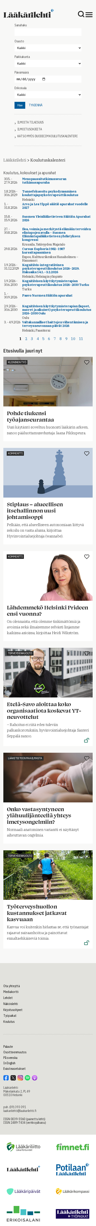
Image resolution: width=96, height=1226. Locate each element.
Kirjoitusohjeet (13, 1010)
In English (9, 1063)
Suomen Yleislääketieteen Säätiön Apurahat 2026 (56, 218)
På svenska (10, 1058)
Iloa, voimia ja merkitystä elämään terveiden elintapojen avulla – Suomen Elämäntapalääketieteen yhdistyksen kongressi (56, 234)
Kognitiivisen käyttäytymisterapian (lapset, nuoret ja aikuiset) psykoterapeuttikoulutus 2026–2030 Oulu (56, 309)
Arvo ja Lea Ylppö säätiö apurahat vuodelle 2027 (55, 206)
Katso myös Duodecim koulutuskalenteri (47, 136)
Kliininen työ (17, 362)
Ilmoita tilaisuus (30, 122)
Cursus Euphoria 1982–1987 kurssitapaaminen (43, 250)
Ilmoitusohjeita (29, 129)
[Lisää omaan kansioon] (86, 362)
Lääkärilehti (14, 160)
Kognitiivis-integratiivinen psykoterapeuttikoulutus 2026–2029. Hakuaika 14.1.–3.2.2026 (50, 268)
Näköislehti (10, 1004)
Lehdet (8, 998)
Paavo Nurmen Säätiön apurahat (47, 295)
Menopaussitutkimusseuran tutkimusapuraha (44, 181)
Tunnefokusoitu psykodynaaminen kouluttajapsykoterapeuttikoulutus (50, 193)
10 (73, 338)
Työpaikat (9, 1016)
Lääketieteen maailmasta (25, 758)
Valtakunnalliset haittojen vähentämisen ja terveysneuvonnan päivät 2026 (55, 324)
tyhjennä (35, 105)
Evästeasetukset (14, 1069)
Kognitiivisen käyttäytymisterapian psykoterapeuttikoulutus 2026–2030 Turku (55, 283)
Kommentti (15, 453)
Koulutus (9, 1022)
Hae (20, 105)
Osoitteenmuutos (15, 1052)
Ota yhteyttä (11, 986)
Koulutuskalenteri (47, 160)
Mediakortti (11, 992)
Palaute (8, 1047)
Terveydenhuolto (20, 653)
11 (81, 338)
